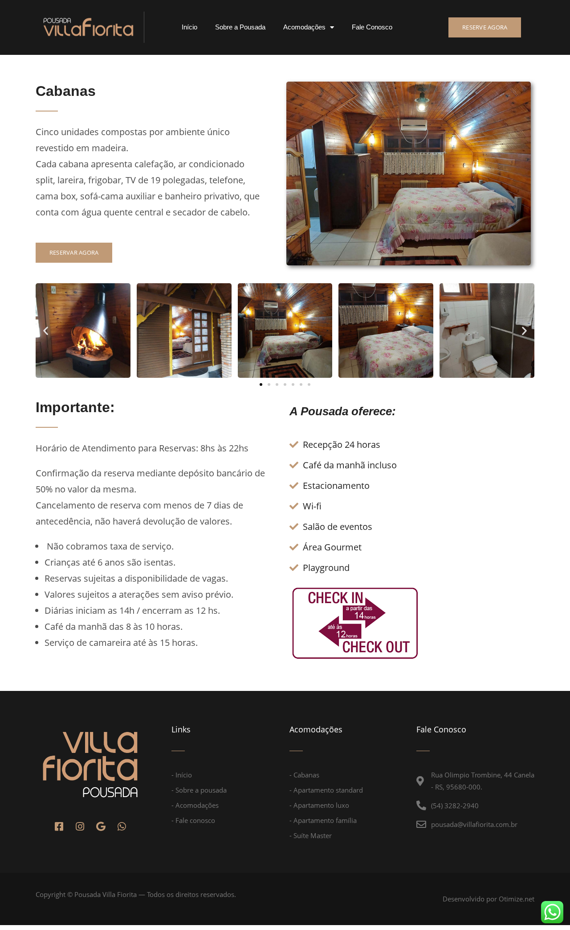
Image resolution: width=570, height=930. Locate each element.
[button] (484, 27)
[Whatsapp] (121, 826)
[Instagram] (80, 826)
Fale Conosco (372, 27)
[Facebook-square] (59, 826)
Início (189, 27)
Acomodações (304, 27)
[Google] (101, 826)
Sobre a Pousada (240, 27)
